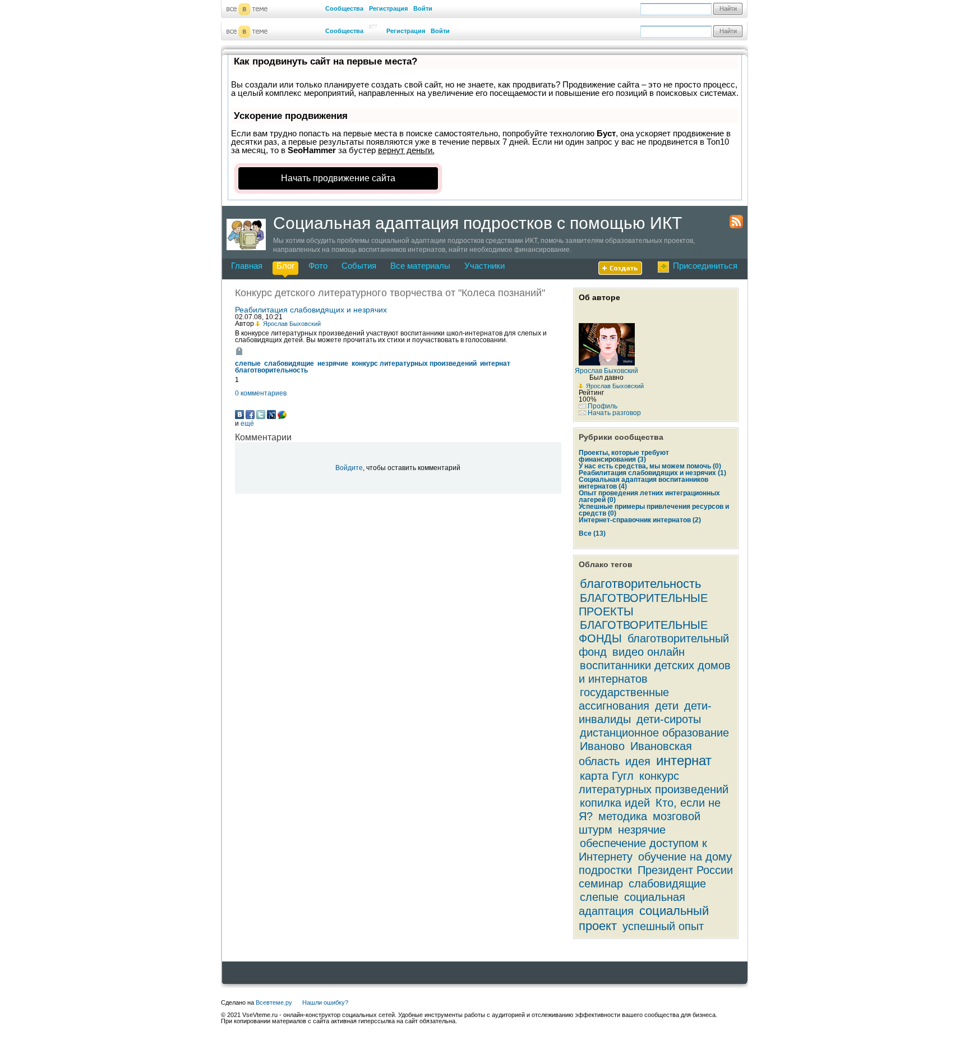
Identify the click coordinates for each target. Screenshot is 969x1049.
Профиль (602, 406)
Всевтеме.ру (274, 1002)
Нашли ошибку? (325, 1002)
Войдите (349, 468)
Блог (285, 265)
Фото (317, 265)
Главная (246, 265)
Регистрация (388, 8)
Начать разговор (614, 413)
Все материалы (420, 265)
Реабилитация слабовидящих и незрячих (311, 309)
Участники (484, 265)
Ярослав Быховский (615, 386)
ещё (247, 423)
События (359, 265)
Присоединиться (705, 265)
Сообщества (344, 8)
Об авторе (599, 297)
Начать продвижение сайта (338, 178)
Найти (728, 8)
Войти (422, 8)
